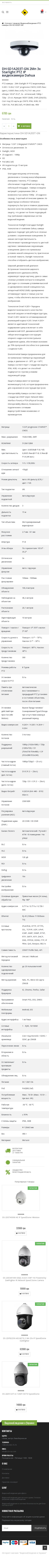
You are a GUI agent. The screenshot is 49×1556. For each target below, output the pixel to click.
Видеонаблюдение (29, 23)
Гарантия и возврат (10, 1482)
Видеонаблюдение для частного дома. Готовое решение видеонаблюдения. (21, 1498)
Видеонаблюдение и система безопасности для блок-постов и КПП (24, 1504)
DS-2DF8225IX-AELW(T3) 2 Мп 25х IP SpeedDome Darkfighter (24, 1339)
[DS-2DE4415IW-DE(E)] (24, 1256)
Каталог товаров (12, 23)
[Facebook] (45, 1548)
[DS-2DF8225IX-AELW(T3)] (24, 1316)
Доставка (5, 1477)
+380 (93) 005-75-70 (9, 1445)
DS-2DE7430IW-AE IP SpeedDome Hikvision (20, 1217)
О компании (7, 1469)
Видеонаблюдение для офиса (14, 1493)
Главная (3, 23)
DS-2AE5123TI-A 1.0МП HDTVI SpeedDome (20, 1394)
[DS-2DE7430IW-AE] (20, 1198)
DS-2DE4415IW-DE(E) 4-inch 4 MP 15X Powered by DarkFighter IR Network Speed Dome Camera (24, 1279)
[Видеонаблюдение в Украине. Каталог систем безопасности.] (24, 12)
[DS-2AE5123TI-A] (20, 1374)
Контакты (5, 1473)
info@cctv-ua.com (9, 1451)
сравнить (8, 2)
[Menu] (7, 12)
